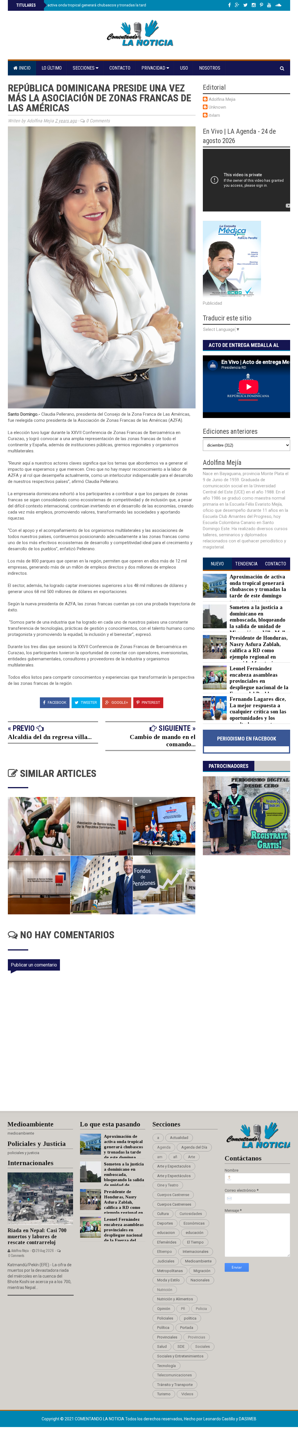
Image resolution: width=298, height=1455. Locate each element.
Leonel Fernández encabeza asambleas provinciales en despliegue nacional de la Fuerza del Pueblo (259, 681)
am (159, 1157)
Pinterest (150, 702)
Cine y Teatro (167, 1185)
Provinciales (167, 1337)
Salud (162, 1346)
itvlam (214, 115)
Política (163, 1327)
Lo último (52, 68)
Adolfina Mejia (222, 99)
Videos (187, 1394)
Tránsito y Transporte (175, 1384)
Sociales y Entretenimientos (180, 1356)
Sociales (202, 1346)
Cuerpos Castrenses (174, 1204)
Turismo (164, 1394)
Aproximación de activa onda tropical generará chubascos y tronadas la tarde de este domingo (96, 5)
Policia (201, 1308)
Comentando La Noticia (100, 1419)
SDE (181, 1346)
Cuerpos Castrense (173, 1195)
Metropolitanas (170, 1271)
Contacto (119, 68)
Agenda (164, 1147)
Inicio (24, 68)
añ (175, 1157)
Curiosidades (191, 1213)
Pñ (183, 1308)
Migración (202, 1271)
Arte (191, 1157)
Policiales (165, 1318)
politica (190, 1318)
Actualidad (179, 1137)
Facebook (56, 702)
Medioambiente (198, 1261)
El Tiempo (195, 1242)
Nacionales (200, 1280)
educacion (166, 1232)
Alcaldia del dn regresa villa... (50, 736)
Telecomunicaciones (174, 1375)
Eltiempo (164, 1251)
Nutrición (164, 1290)
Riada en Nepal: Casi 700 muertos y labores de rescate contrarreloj (37, 1236)
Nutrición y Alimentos (175, 1299)
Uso (184, 68)
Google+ (119, 702)
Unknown (217, 107)
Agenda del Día (194, 1147)
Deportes (165, 1223)
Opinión (163, 1308)
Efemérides (166, 1242)
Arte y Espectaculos (174, 1166)
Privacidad (153, 68)
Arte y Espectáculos (174, 1176)
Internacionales (195, 1251)
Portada (186, 1327)
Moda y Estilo (168, 1280)
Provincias (196, 1337)
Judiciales (165, 1261)
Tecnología (166, 1366)
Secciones (84, 68)
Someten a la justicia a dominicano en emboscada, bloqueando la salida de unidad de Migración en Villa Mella (259, 619)
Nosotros (209, 68)
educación (194, 1232)
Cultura (163, 1213)
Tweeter (88, 702)
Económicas (194, 1223)
